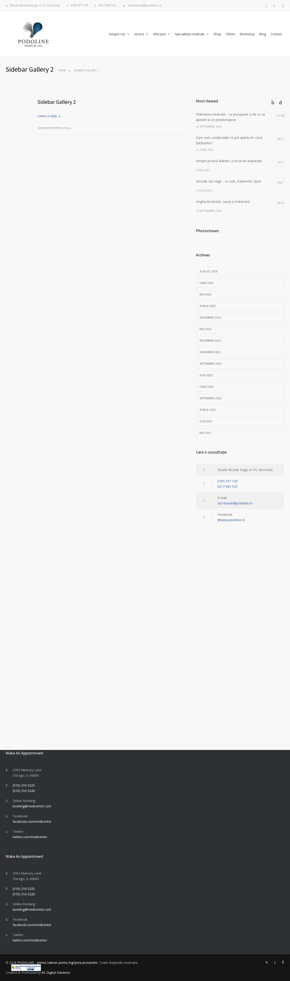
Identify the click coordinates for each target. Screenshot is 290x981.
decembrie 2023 (210, 341)
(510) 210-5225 (24, 785)
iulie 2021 (206, 421)
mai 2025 (205, 294)
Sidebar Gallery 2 (56, 101)
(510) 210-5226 (24, 791)
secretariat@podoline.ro (144, 5)
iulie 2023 (206, 375)
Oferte (230, 34)
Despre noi (117, 34)
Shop (217, 34)
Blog (262, 34)
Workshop (247, 34)
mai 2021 (205, 433)
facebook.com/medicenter (32, 821)
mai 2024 (205, 329)
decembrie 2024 (210, 317)
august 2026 (209, 271)
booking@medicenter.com (32, 806)
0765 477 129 (79, 5)
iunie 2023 (206, 387)
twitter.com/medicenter (30, 837)
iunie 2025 (206, 283)
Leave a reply (47, 116)
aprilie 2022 (208, 410)
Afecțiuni (159, 34)
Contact (276, 34)
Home (62, 70)
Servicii (139, 34)
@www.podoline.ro (231, 520)
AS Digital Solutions (56, 972)
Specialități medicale (190, 34)
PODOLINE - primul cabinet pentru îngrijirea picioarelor (57, 962)
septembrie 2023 (211, 364)
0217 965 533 (107, 5)
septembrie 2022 (211, 398)
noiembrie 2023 (210, 352)
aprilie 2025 (208, 306)
